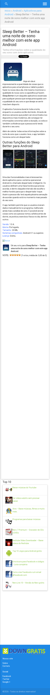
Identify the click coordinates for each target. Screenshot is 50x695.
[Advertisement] (25, 364)
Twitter (5, 679)
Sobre (5, 663)
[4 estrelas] (17, 255)
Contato (6, 666)
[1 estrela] (11, 255)
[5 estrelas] (19, 255)
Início (8, 10)
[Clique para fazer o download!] (6, 240)
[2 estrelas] (13, 255)
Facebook (6, 676)
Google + (6, 682)
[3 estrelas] (15, 255)
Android (17, 10)
